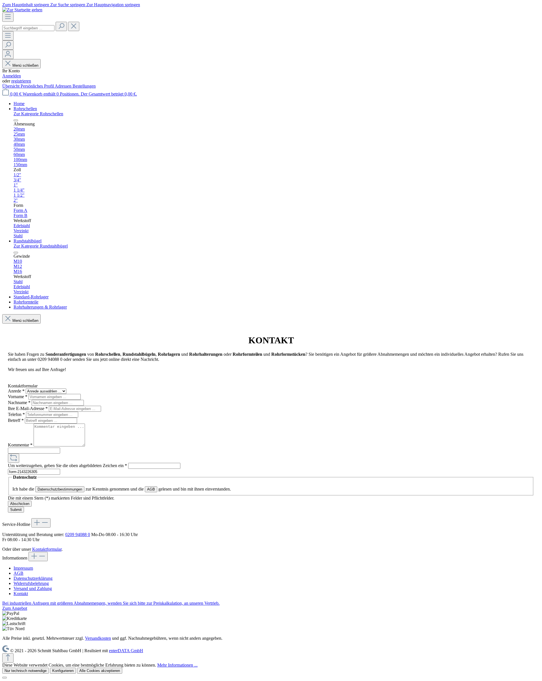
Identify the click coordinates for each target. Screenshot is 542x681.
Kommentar (20, 445)
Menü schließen (25, 65)
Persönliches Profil (38, 86)
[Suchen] (61, 26)
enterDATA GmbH (126, 650)
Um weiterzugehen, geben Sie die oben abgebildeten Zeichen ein (67, 465)
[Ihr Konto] (8, 54)
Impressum (23, 568)
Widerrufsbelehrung (31, 583)
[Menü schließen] (16, 120)
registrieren (21, 81)
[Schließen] (4, 677)
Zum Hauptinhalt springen (26, 4)
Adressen (64, 86)
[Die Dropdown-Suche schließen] (73, 26)
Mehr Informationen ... (177, 665)
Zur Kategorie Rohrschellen (38, 113)
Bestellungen (84, 86)
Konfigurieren (63, 671)
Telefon (16, 414)
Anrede (16, 391)
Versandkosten (98, 638)
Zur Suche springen (68, 4)
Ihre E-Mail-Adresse (28, 408)
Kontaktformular (47, 549)
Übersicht (11, 86)
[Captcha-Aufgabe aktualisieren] (13, 458)
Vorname (17, 396)
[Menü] (8, 17)
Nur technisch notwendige (26, 671)
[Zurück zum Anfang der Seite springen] (8, 658)
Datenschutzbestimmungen (60, 489)
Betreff (16, 420)
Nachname (19, 402)
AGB (151, 489)
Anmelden (11, 75)
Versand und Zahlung (33, 588)
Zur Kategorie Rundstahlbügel (41, 246)
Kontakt (21, 593)
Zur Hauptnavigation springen (113, 4)
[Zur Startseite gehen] (22, 9)
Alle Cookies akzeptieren (99, 671)
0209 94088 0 (77, 534)
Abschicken (19, 504)
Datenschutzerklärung (33, 578)
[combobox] (28, 28)
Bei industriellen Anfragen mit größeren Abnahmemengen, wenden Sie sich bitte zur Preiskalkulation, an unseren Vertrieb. (111, 603)
